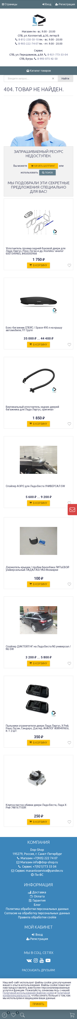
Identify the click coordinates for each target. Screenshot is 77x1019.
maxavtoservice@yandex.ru (44, 870)
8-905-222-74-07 (28, 43)
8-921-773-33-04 (57, 54)
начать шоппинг (44, 165)
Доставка (39, 892)
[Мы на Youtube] (42, 960)
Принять (38, 1004)
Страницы (10, 4)
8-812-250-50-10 (28, 39)
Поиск (48, 172)
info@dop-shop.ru (45, 862)
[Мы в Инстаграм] (36, 960)
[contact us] (72, 509)
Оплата (39, 896)
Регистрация (66, 4)
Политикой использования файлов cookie (28, 992)
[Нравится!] (69, 266)
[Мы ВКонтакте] (29, 960)
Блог (37, 904)
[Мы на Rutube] (48, 960)
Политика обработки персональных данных (37, 908)
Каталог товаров (40, 70)
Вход (48, 4)
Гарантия (39, 900)
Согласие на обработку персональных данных (37, 913)
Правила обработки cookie (37, 917)
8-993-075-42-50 (47, 58)
